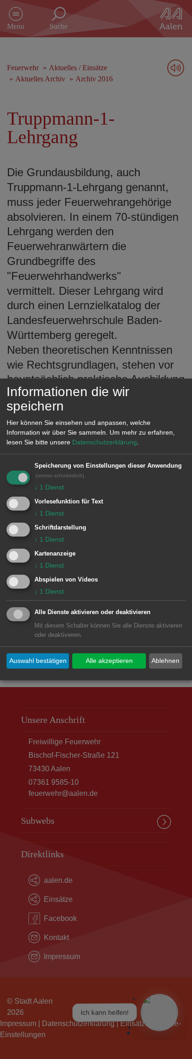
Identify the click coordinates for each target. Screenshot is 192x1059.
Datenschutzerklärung (104, 442)
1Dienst (49, 487)
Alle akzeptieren (109, 660)
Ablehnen (165, 660)
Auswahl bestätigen (38, 660)
